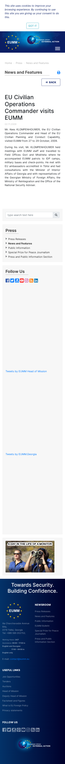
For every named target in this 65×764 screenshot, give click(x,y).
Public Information (19, 247)
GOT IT (32, 25)
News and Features (37, 63)
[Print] (58, 72)
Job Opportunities (11, 676)
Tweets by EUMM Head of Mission (26, 371)
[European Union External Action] (32, 744)
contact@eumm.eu (19, 659)
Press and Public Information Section (30, 256)
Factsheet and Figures (13, 700)
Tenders (6, 681)
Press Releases (17, 239)
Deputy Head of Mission (14, 696)
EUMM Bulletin (42, 625)
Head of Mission (10, 691)
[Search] (56, 215)
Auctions (6, 686)
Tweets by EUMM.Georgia (21, 454)
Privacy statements (12, 710)
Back (52, 82)
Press (19, 63)
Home (8, 63)
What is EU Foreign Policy (15, 705)
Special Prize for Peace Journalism (29, 252)
